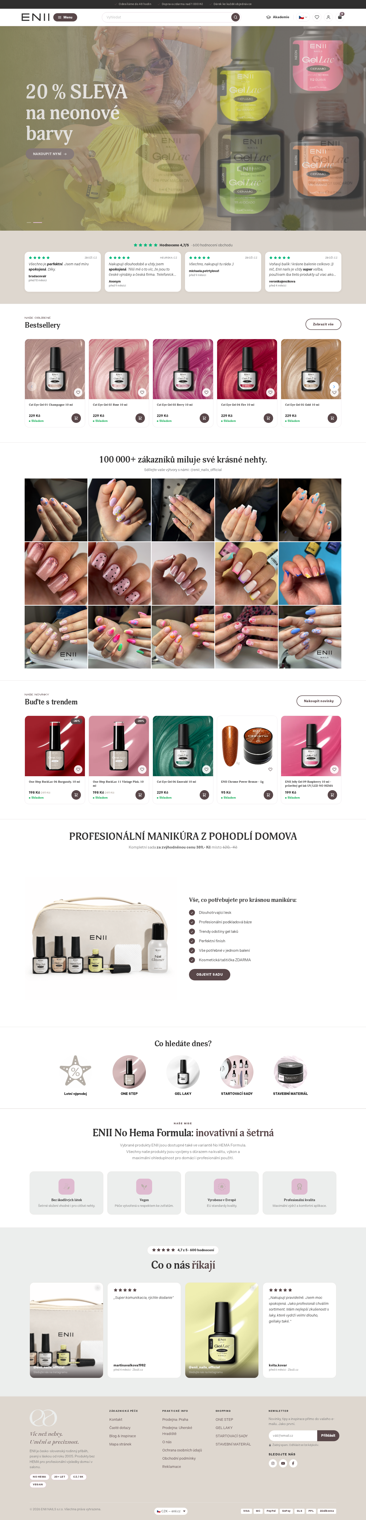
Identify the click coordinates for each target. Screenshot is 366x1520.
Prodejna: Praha (175, 1420)
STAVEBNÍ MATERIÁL (233, 1444)
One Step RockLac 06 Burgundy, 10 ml (54, 782)
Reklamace (171, 1467)
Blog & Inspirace (122, 1436)
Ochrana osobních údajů (182, 1450)
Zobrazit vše (323, 324)
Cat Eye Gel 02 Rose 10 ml (110, 405)
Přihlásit (328, 1435)
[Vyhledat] (235, 17)
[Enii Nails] (35, 16)
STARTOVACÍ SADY (232, 1436)
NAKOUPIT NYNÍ (47, 146)
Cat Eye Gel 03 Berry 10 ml (174, 405)
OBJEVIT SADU (209, 974)
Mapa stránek (120, 1444)
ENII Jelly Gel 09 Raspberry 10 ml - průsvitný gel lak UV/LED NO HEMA (309, 784)
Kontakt (115, 1420)
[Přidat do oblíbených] (78, 392)
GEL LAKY (224, 1428)
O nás (167, 1442)
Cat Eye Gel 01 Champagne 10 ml (51, 405)
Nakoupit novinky (319, 701)
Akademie (281, 17)
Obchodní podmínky (179, 1458)
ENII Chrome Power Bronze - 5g (242, 782)
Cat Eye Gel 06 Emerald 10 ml (176, 782)
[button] (29, 222)
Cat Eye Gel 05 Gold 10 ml (302, 405)
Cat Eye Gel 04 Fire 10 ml (237, 405)
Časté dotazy (119, 1428)
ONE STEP (224, 1420)
